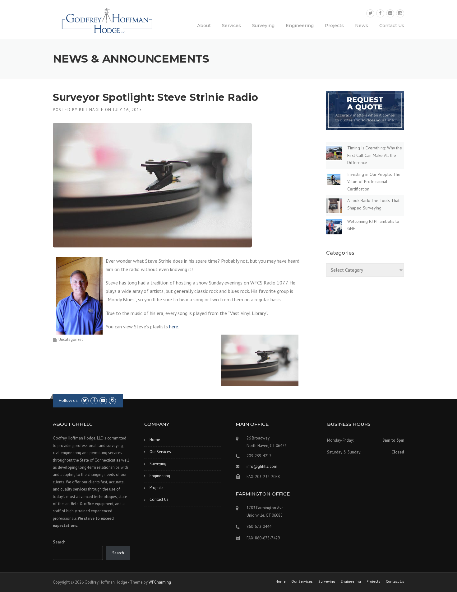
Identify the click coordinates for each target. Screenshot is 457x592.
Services (231, 25)
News (361, 25)
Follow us (68, 400)
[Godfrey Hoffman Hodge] (107, 18)
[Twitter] (370, 13)
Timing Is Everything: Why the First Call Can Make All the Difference (374, 155)
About (204, 25)
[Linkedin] (390, 13)
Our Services (160, 451)
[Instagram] (400, 13)
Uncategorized (71, 339)
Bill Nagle (91, 109)
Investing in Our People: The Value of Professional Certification (373, 181)
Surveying (263, 25)
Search (59, 542)
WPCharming (160, 582)
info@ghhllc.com (262, 466)
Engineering (300, 25)
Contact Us (391, 25)
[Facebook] (380, 13)
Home (155, 439)
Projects (334, 25)
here (173, 326)
